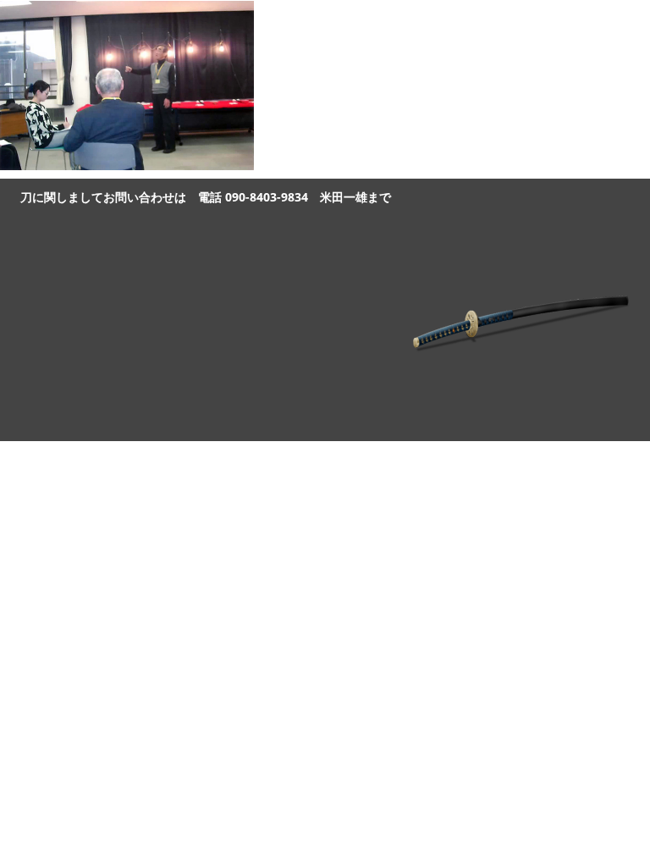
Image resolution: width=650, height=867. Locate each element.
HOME (434, 22)
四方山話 (508, 22)
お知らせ (589, 22)
